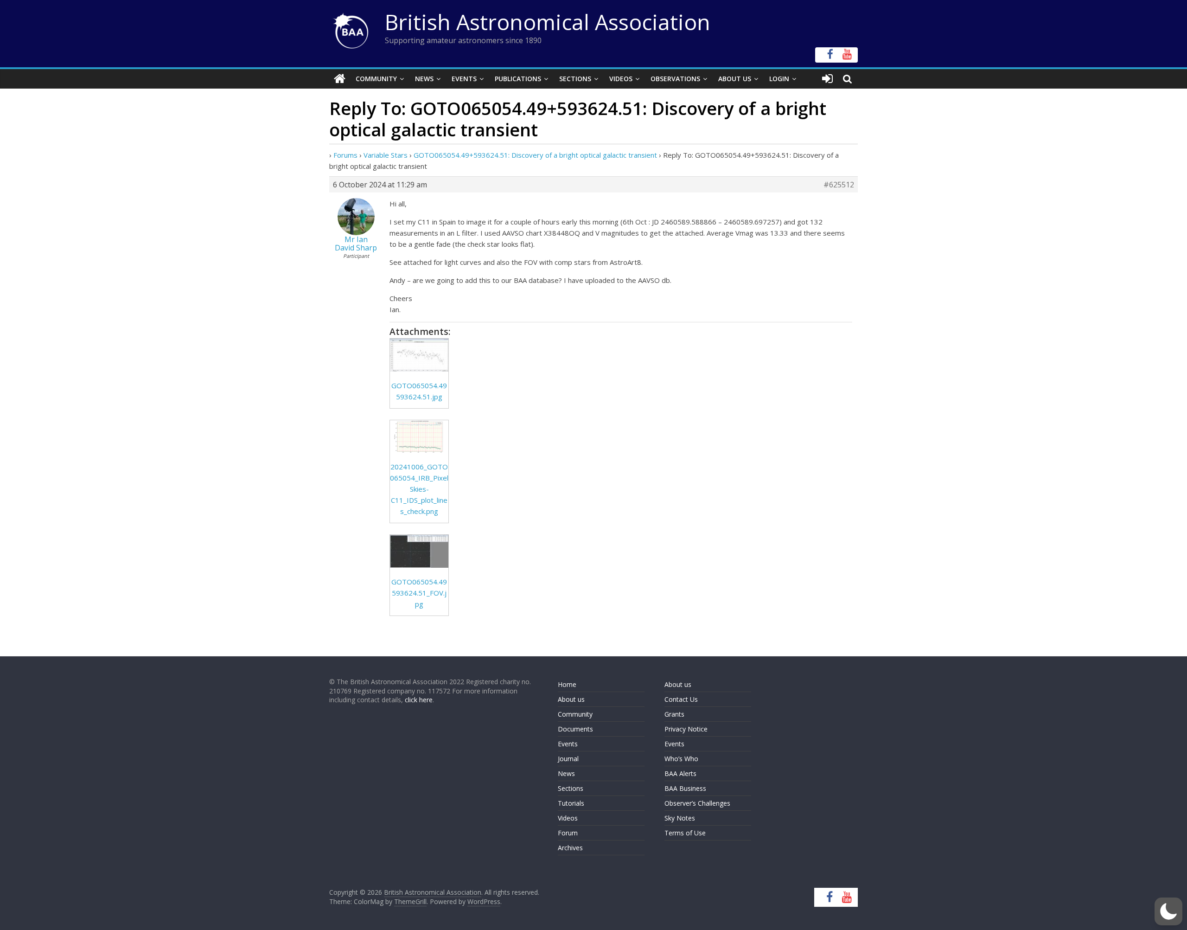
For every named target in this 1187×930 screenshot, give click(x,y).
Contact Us (681, 699)
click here (419, 699)
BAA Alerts (680, 773)
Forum (568, 832)
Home (567, 684)
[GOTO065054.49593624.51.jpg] (419, 355)
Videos (620, 78)
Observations (675, 78)
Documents (575, 729)
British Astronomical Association (547, 21)
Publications (518, 78)
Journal (568, 758)
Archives (570, 847)
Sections (575, 78)
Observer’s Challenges (697, 803)
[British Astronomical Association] (339, 79)
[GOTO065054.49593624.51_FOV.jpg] (419, 551)
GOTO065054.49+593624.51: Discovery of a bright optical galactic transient (535, 155)
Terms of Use (685, 832)
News (424, 78)
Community (376, 78)
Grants (674, 714)
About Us (734, 78)
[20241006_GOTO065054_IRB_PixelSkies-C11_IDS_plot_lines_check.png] (419, 436)
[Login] (827, 79)
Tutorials (571, 803)
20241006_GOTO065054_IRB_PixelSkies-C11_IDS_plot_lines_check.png (419, 489)
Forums (345, 155)
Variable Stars (386, 155)
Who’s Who (681, 758)
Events (464, 78)
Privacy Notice (686, 729)
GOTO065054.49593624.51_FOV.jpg (419, 593)
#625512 (838, 184)
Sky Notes (679, 818)
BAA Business (685, 788)
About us (571, 699)
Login (779, 78)
